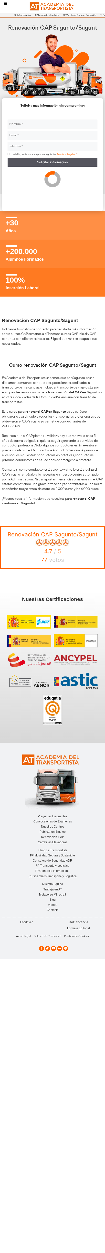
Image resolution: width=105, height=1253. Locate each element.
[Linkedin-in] (59, 948)
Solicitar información (52, 162)
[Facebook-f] (41, 948)
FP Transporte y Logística (47, 15)
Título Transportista (23, 15)
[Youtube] (53, 948)
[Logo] (52, 6)
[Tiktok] (47, 948)
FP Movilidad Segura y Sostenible (79, 15)
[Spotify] (65, 948)
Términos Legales (66, 154)
